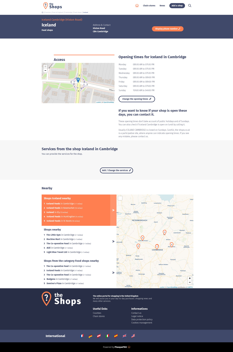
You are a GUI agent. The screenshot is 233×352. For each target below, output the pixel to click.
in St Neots (59, 221)
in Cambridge (60, 203)
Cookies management (141, 322)
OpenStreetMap (108, 102)
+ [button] (45, 66)
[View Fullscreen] (120, 198)
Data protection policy (141, 319)
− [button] (45, 70)
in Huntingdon (61, 216)
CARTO (190, 287)
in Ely (53, 212)
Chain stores (99, 316)
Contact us (136, 313)
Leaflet (98, 102)
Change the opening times (135, 99)
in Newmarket (61, 208)
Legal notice (137, 316)
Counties (97, 313)
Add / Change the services (115, 170)
